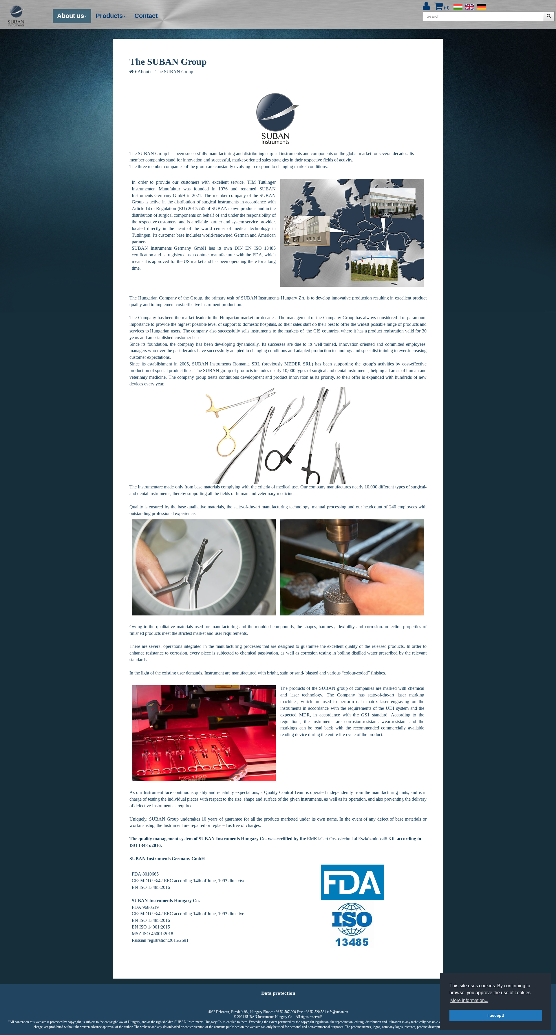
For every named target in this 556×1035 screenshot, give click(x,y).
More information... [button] (469, 1000)
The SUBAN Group (174, 71)
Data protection (278, 993)
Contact (146, 15)
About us (146, 71)
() (446, 7)
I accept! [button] (495, 1015)
